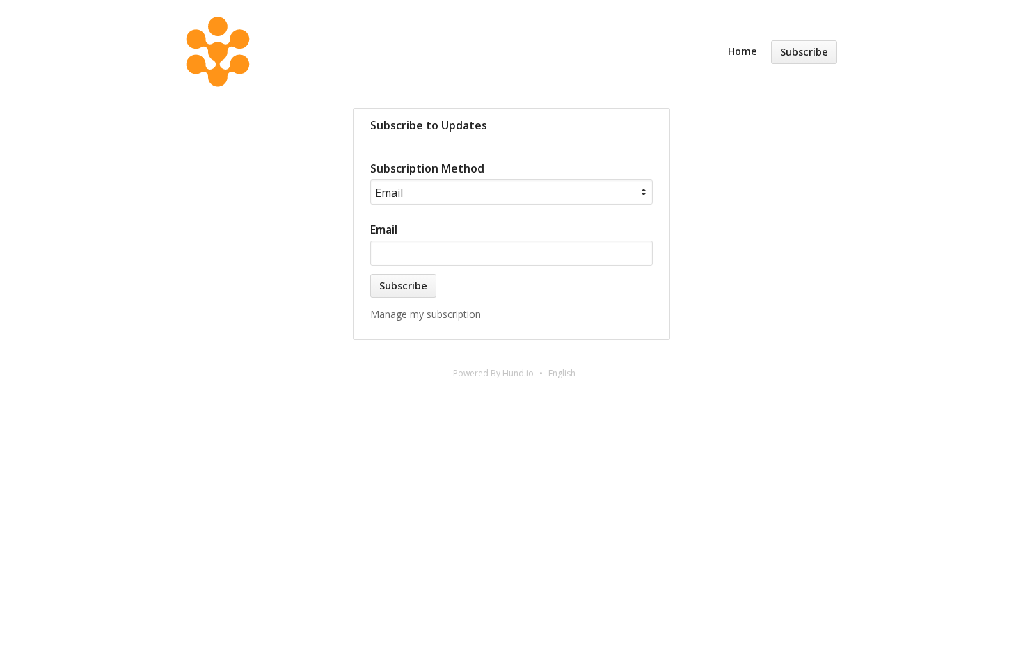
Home (742, 51)
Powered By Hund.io (493, 373)
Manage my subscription (425, 314)
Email (383, 229)
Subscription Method (427, 168)
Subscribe (804, 51)
